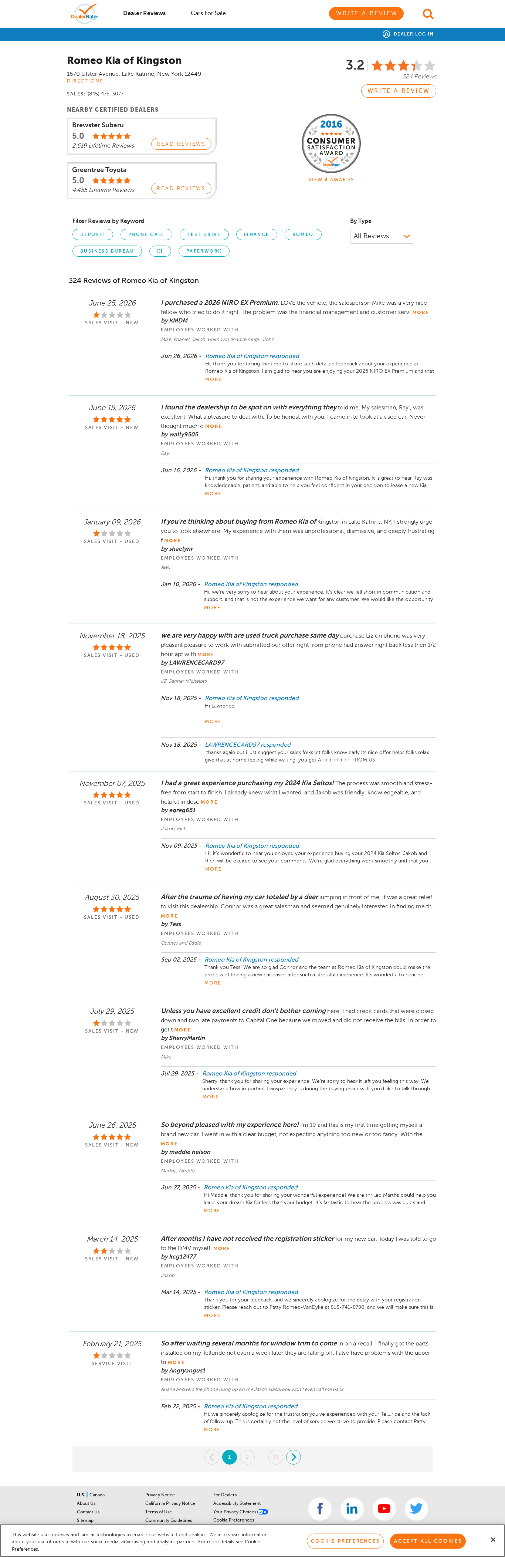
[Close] (493, 1539)
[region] (252, 1540)
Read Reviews (181, 144)
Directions (85, 81)
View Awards (331, 180)
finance (257, 235)
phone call (146, 235)
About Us (86, 1504)
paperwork (204, 251)
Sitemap (85, 1521)
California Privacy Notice (170, 1504)
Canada (97, 1495)
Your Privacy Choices (235, 1512)
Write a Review (367, 14)
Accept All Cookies (428, 1541)
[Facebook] (320, 1509)
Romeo (303, 235)
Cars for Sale (208, 14)
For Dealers (225, 1495)
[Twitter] (416, 1509)
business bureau (107, 251)
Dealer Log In (413, 34)
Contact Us (88, 1512)
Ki (160, 251)
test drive (204, 235)
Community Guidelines (168, 1521)
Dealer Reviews (144, 14)
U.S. (81, 1495)
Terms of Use (158, 1512)
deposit (92, 235)
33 (276, 1457)
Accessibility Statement (237, 1504)
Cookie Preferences (233, 1520)
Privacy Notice (160, 1495)
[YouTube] (384, 1509)
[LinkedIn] (352, 1509)
